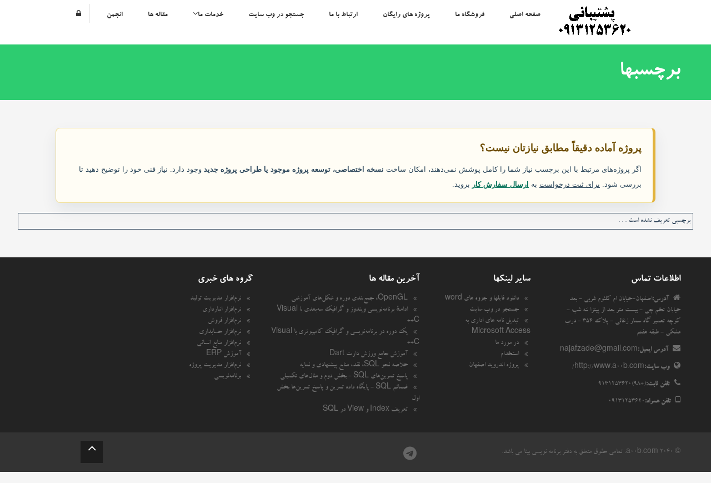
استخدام (509, 354)
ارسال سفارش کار (500, 184)
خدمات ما (210, 15)
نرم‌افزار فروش (224, 321)
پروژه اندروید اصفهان (494, 366)
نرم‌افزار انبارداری (221, 310)
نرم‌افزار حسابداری (220, 332)
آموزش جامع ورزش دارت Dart (368, 354)
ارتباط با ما (343, 15)
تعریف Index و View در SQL (365, 410)
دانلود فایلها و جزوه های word (482, 299)
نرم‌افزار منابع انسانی (219, 343)
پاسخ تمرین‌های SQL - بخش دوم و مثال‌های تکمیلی (344, 377)
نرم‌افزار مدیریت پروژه (215, 366)
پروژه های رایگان (406, 15)
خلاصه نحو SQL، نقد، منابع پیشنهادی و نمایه (353, 366)
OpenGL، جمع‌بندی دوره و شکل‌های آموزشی (349, 299)
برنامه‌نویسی (227, 377)
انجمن (115, 15)
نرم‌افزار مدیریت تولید (215, 299)
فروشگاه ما (469, 15)
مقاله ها (158, 15)
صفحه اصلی (524, 15)
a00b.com (642, 452)
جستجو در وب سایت (276, 15)
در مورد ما (507, 343)
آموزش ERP (223, 354)
